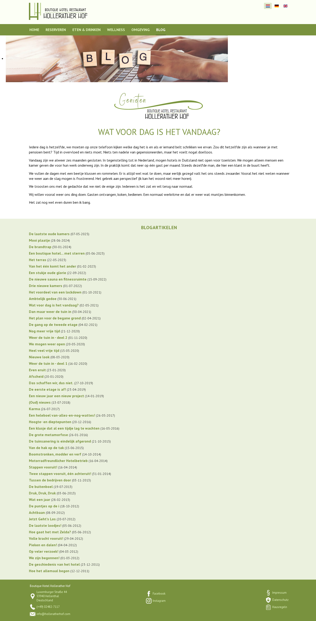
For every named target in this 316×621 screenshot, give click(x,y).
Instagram (159, 601)
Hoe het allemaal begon (49, 570)
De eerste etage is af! (47, 389)
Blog (160, 29)
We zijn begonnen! (44, 557)
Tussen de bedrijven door (50, 480)
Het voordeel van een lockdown (55, 292)
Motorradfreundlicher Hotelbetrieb (58, 460)
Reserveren (56, 29)
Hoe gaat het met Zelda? (50, 532)
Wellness (116, 29)
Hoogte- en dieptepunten (50, 421)
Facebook (159, 594)
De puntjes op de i (44, 506)
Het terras (37, 259)
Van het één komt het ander (52, 266)
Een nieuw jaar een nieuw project (56, 395)
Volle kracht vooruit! (46, 538)
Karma (34, 408)
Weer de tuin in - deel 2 (48, 337)
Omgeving (140, 29)
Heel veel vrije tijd (44, 350)
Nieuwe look (39, 357)
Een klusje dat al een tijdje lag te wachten (64, 428)
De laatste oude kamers (49, 233)
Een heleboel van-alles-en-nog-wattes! (62, 415)
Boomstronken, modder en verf (55, 454)
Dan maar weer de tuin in (50, 311)
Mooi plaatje (39, 240)
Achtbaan (37, 512)
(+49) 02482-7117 (48, 607)
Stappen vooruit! (43, 467)
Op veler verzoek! (43, 551)
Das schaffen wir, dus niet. (51, 383)
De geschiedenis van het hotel (54, 564)
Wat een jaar (39, 499)
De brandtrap (40, 246)
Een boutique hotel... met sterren (57, 253)
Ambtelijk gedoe (42, 298)
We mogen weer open (47, 344)
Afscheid (36, 376)
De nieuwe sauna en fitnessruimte (58, 279)
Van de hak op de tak (46, 447)
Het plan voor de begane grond (55, 318)
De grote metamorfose (48, 434)
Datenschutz (280, 600)
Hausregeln (279, 607)
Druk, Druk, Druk (42, 493)
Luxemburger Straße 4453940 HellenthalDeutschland (52, 596)
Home (34, 29)
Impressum (279, 593)
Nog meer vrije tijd (44, 331)
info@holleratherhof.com (53, 614)
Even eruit (37, 370)
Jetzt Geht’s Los (42, 519)
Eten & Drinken (86, 29)
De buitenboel (41, 486)
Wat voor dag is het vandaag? (54, 305)
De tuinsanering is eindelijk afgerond (60, 441)
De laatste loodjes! (45, 525)
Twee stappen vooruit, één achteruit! (60, 473)
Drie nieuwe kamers (45, 285)
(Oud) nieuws (40, 402)
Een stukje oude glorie (47, 272)
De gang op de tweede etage (53, 324)
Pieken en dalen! (43, 545)
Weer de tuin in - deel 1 (48, 363)
